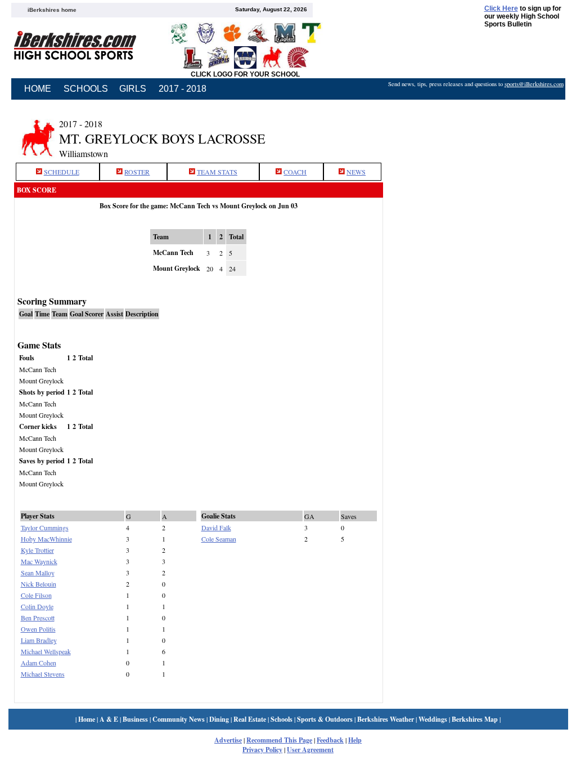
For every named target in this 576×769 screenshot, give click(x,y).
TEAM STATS (217, 171)
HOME (37, 88)
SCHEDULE (61, 171)
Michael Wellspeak (46, 651)
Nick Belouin (38, 583)
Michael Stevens (43, 673)
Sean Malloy (38, 572)
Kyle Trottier (37, 550)
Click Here (501, 8)
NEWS (356, 171)
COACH (295, 171)
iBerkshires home (52, 10)
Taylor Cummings (45, 527)
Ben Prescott (38, 617)
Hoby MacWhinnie (46, 538)
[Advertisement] (475, 131)
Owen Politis (38, 628)
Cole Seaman (218, 538)
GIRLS (132, 88)
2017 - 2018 (182, 88)
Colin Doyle (37, 606)
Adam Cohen (38, 662)
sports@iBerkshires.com (534, 84)
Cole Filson (36, 595)
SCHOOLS (86, 88)
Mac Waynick (39, 561)
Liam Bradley (39, 640)
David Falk (216, 527)
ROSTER (137, 171)
